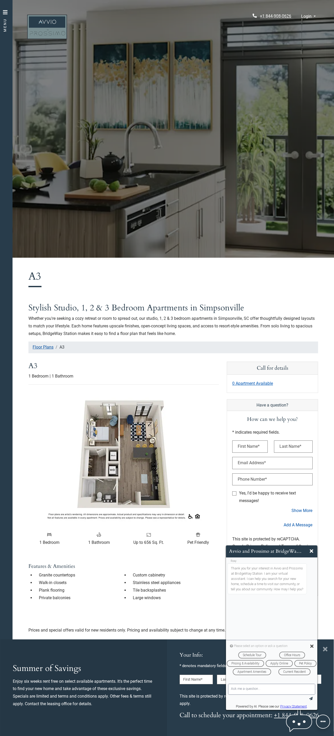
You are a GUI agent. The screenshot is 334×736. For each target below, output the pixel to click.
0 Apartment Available (252, 383)
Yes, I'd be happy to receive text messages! (267, 497)
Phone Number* (252, 479)
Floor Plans (43, 347)
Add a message (298, 524)
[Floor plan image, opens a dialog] (123, 459)
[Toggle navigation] (5, 18)
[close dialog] (325, 649)
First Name (192, 679)
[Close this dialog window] (311, 551)
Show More (302, 510)
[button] (308, 17)
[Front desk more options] (323, 722)
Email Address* (252, 462)
